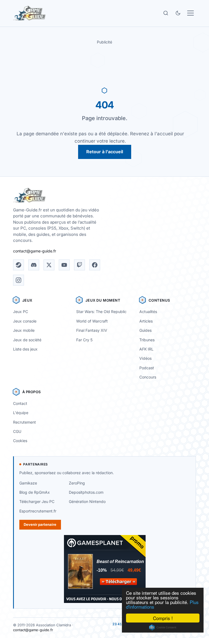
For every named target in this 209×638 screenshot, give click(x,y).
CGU (17, 431)
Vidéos (145, 358)
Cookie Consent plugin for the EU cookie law (162, 627)
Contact (20, 403)
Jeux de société (27, 339)
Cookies (20, 440)
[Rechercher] (165, 13)
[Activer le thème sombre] (178, 13)
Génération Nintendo (87, 501)
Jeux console (24, 321)
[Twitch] (79, 264)
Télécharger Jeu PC (36, 501)
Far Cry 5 (84, 339)
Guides (145, 330)
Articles (146, 321)
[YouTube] (64, 264)
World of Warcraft (92, 321)
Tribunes (147, 339)
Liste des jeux (25, 349)
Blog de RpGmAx (34, 492)
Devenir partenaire (40, 524)
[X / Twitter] (49, 264)
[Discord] (33, 264)
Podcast (146, 367)
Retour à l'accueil (104, 151)
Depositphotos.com (86, 492)
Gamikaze (28, 483)
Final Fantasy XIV (91, 330)
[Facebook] (94, 264)
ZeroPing (77, 483)
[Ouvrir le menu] (190, 13)
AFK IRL (146, 349)
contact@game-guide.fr (34, 251)
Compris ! (163, 618)
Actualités (148, 311)
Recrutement (24, 422)
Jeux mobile (24, 330)
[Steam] (18, 264)
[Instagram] (18, 280)
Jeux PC (20, 311)
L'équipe (20, 412)
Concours (147, 377)
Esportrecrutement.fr (37, 511)
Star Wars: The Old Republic (101, 311)
